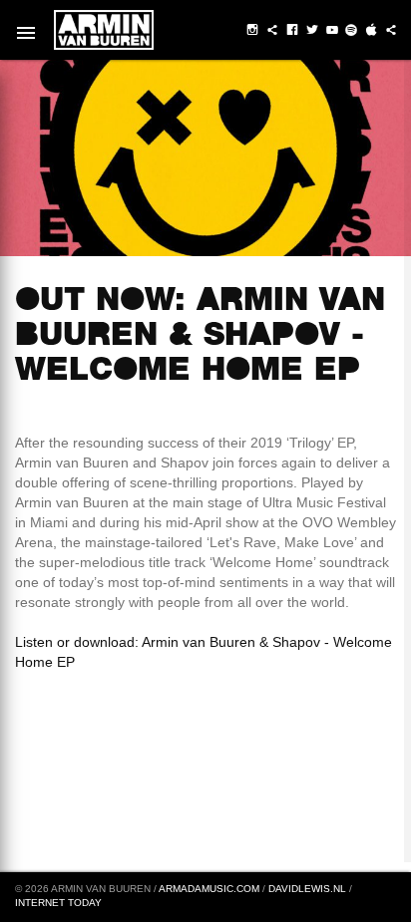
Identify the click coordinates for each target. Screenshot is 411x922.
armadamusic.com (209, 888)
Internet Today (58, 902)
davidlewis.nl (307, 888)
